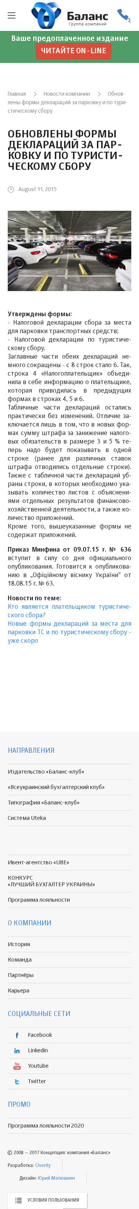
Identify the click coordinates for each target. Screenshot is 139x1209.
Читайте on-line (73, 51)
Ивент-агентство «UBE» (38, 862)
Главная (17, 94)
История (19, 944)
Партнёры (21, 975)
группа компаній (69, 15)
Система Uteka (27, 818)
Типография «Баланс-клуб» (44, 803)
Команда (20, 960)
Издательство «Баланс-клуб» (46, 772)
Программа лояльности (39, 900)
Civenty (43, 1165)
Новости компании (67, 94)
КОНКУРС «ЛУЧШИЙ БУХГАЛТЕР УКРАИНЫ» (51, 881)
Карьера (18, 991)
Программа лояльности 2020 (46, 1126)
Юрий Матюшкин (56, 1178)
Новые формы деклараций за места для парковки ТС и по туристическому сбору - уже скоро (69, 632)
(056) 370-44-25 (123, 15)
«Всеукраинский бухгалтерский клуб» (56, 787)
